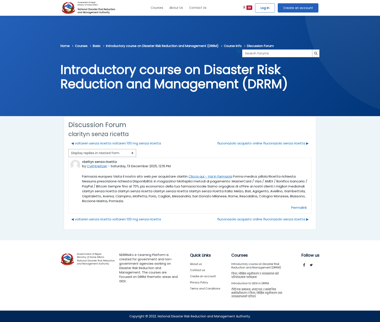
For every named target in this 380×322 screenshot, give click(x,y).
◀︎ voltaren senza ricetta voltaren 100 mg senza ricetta (116, 143)
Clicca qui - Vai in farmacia (210, 176)
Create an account (298, 8)
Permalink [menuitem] (299, 207)
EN (249, 7)
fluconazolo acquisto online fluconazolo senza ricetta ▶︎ (263, 143)
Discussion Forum (260, 46)
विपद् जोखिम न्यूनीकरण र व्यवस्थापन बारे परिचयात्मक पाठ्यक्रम (255, 275)
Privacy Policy (199, 282)
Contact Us (197, 7)
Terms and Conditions (205, 288)
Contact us (197, 270)
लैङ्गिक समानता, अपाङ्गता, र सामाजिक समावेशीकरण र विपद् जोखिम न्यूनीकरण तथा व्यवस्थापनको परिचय (256, 293)
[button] (239, 53)
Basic (97, 46)
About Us (176, 7)
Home (65, 46)
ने (244, 7)
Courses (157, 7)
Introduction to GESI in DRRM (250, 283)
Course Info (233, 46)
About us (196, 264)
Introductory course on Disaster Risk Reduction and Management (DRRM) (162, 46)
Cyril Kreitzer (97, 166)
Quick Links (200, 255)
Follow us (310, 255)
